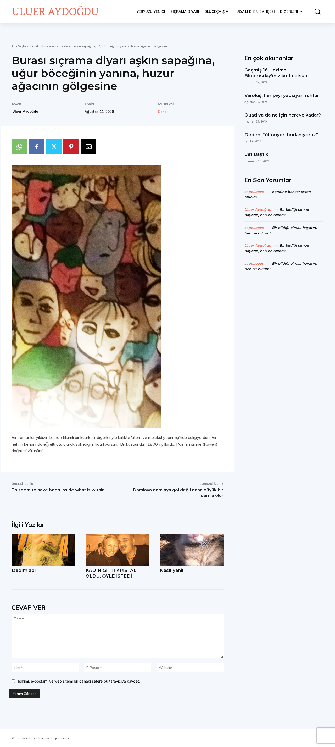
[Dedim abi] (43, 550)
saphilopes (254, 192)
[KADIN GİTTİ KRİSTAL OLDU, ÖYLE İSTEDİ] (117, 550)
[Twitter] (54, 146)
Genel (33, 46)
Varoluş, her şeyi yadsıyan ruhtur (281, 95)
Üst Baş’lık (256, 154)
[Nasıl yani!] (192, 550)
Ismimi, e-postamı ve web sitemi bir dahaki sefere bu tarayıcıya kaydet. (79, 681)
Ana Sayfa (19, 46)
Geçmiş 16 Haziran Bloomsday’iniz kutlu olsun (275, 72)
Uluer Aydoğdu (25, 111)
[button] (315, 11)
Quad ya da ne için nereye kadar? (282, 115)
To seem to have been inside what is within (58, 490)
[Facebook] (36, 146)
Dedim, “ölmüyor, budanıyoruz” (281, 134)
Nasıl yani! (171, 570)
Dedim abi (24, 570)
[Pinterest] (71, 146)
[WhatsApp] (19, 146)
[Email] (88, 146)
